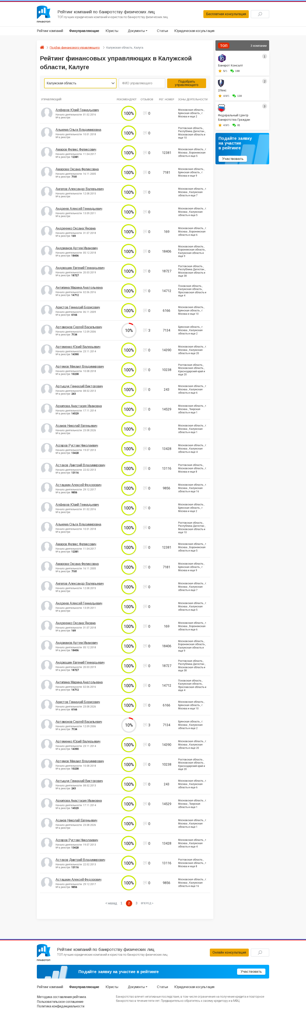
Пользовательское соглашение (60, 1001)
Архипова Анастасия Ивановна (79, 406)
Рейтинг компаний (50, 31)
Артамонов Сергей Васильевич (79, 327)
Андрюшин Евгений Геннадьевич (80, 268)
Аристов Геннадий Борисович (78, 307)
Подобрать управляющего (186, 83)
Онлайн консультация (229, 952)
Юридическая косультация (194, 31)
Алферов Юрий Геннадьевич (77, 110)
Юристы (112, 31)
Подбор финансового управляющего (75, 47)
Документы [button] (136, 31)
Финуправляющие (84, 31)
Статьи (162, 31)
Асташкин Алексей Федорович (78, 485)
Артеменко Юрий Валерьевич (78, 347)
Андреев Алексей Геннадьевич (79, 208)
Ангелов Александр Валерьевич (80, 189)
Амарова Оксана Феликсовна (77, 169)
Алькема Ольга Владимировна (78, 129)
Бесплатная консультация (226, 14)
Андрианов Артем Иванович (77, 248)
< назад (111, 903)
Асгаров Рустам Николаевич (77, 445)
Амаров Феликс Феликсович (76, 149)
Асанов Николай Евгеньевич (76, 425)
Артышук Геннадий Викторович (79, 386)
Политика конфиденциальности (60, 1006)
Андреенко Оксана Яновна (76, 228)
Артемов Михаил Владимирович (80, 366)
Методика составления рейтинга (61, 997)
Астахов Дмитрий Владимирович (80, 465)
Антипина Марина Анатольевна (79, 287)
